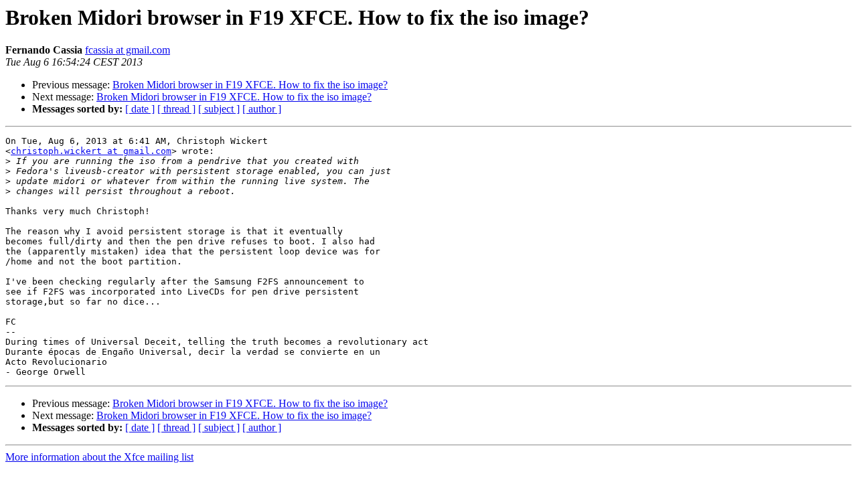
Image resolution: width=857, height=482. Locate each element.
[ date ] (140, 108)
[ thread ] (176, 108)
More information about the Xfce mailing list (99, 457)
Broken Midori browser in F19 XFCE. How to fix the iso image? (250, 84)
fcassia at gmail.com (127, 50)
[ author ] (261, 108)
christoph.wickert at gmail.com (91, 151)
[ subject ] (219, 108)
